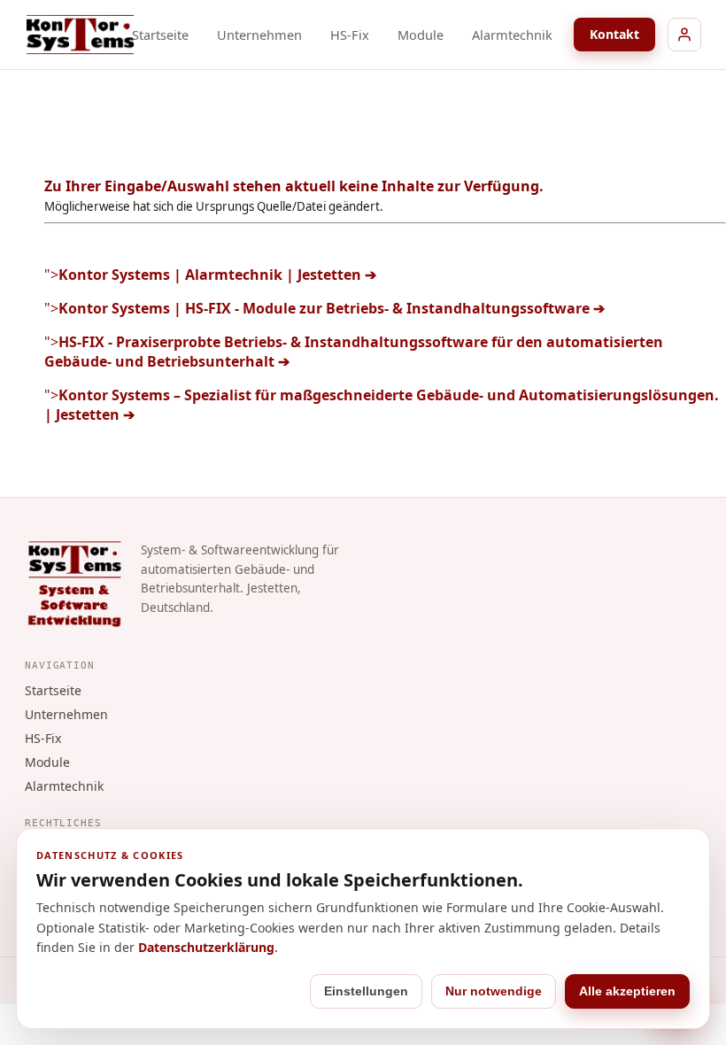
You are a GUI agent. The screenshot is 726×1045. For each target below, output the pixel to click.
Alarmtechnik (512, 34)
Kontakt (614, 34)
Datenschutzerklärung (206, 947)
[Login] (684, 34)
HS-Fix (349, 34)
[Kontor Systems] (80, 34)
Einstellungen (366, 991)
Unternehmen (259, 34)
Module (421, 34)
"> (210, 274)
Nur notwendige (493, 991)
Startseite (160, 34)
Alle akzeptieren (627, 991)
